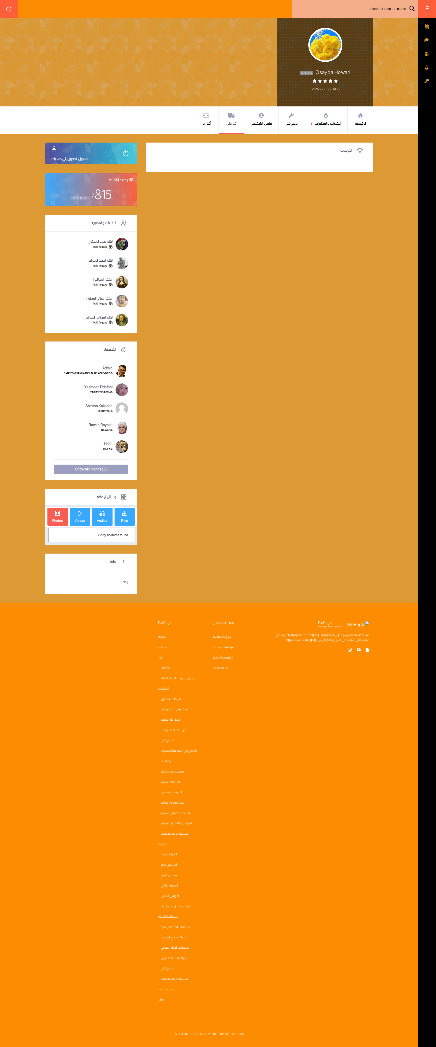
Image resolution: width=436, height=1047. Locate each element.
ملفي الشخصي (261, 123)
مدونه (162, 637)
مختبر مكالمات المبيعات (174, 730)
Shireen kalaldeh (99, 406)
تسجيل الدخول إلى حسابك (69, 159)
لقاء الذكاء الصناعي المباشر (176, 813)
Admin (107, 368)
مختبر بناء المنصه (170, 719)
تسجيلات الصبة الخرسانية (175, 927)
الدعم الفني (167, 740)
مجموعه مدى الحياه (172, 771)
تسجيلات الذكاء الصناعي (175, 947)
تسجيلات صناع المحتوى (174, 937)
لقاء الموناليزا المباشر (99, 317)
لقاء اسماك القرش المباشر (176, 823)
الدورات (162, 844)
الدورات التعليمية (222, 637)
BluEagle (200, 1034)
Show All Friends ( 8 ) (91, 469)
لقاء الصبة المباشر (100, 260)
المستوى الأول (169, 875)
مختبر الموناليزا (103, 279)
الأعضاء (165, 668)
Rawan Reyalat (101, 425)
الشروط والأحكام (223, 657)
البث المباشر (165, 761)
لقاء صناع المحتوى (100, 241)
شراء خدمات (165, 989)
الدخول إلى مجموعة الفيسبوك (179, 751)
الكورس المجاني (170, 896)
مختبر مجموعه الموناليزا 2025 (177, 678)
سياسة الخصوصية (223, 647)
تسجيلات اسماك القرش (175, 958)
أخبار (160, 657)
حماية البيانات (220, 668)
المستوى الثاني (169, 885)
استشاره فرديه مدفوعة (174, 833)
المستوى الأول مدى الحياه (176, 906)
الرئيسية (360, 123)
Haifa (108, 444)
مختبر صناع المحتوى (99, 298)
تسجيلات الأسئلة (168, 916)
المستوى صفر (169, 865)
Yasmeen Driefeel (98, 387)
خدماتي (231, 123)
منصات (162, 647)
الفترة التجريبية (169, 854)
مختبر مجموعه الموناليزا (174, 709)
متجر (161, 999)
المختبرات (163, 688)
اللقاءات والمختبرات (326, 123)
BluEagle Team (233, 1034)
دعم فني (291, 123)
